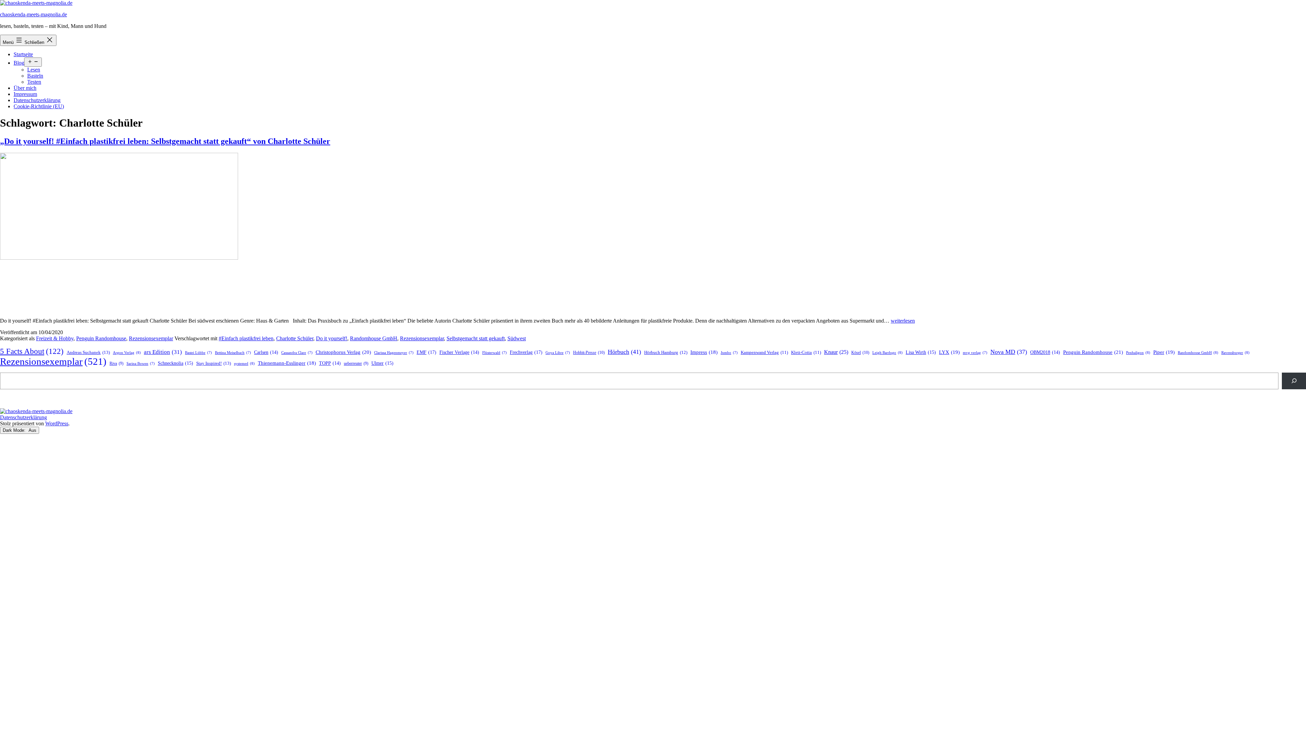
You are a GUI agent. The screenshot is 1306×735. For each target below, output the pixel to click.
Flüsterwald (494, 353)
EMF (426, 352)
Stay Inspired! (213, 363)
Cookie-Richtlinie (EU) (39, 106)
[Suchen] (1294, 381)
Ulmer (382, 363)
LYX (949, 352)
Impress (704, 352)
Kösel (860, 352)
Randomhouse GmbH (373, 338)
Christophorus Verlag (343, 352)
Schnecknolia (175, 363)
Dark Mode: (15, 430)
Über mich (25, 88)
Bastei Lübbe (198, 353)
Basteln (35, 76)
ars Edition (163, 352)
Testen (34, 82)
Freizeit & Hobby (54, 338)
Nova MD (1008, 351)
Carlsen (266, 352)
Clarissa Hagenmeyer (394, 353)
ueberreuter (356, 363)
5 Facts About (32, 351)
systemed (244, 363)
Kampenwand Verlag (764, 352)
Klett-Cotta (806, 352)
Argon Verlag (127, 352)
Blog (19, 63)
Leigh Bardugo (887, 352)
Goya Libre (558, 353)
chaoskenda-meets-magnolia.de (33, 14)
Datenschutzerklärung (37, 100)
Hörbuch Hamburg (665, 352)
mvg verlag (975, 353)
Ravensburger (1235, 352)
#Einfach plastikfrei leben (246, 338)
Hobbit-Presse (589, 352)
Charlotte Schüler (294, 338)
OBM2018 (1045, 352)
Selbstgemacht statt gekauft (476, 338)
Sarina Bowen (141, 363)
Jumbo (729, 353)
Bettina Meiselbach (233, 353)
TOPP (330, 363)
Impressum (25, 94)
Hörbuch (624, 351)
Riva (116, 363)
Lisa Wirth (921, 352)
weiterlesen (903, 321)
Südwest (516, 338)
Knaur (836, 352)
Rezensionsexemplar (151, 338)
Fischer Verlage (459, 352)
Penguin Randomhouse (101, 338)
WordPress (56, 423)
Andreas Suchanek (88, 352)
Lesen (33, 69)
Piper (1164, 352)
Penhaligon (1138, 352)
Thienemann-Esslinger (287, 363)
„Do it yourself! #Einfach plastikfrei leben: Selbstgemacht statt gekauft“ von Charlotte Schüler (165, 141)
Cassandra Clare (297, 353)
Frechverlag (526, 352)
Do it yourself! (331, 338)
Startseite (23, 54)
